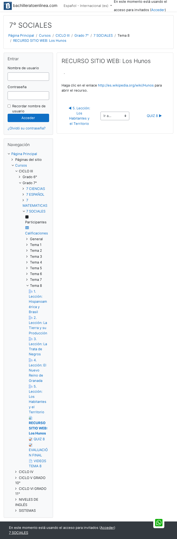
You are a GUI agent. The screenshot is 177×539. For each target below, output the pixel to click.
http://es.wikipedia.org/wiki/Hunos (126, 85)
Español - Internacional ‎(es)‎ (86, 6)
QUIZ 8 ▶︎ (154, 116)
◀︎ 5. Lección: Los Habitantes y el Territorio (80, 116)
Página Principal (21, 35)
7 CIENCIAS (35, 189)
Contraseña (17, 87)
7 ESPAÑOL (35, 194)
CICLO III (63, 35)
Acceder (158, 10)
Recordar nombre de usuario (29, 108)
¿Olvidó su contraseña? (27, 128)
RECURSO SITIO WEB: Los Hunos (39, 41)
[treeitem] (28, 153)
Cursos (45, 35)
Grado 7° (81, 35)
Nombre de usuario (23, 68)
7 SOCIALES (103, 35)
